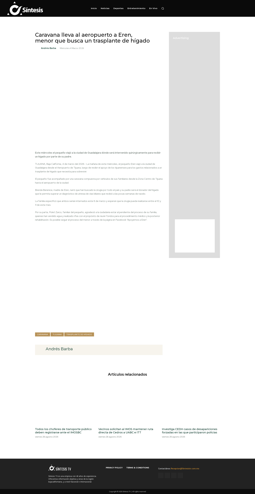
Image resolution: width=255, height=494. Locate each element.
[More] (141, 142)
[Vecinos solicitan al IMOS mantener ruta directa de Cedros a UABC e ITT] (127, 402)
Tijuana (57, 334)
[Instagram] (213, 8)
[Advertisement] (98, 326)
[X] (218, 8)
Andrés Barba (48, 48)
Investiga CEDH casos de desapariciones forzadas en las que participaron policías (189, 431)
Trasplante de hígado (79, 334)
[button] (162, 8)
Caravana (42, 334)
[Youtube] (223, 8)
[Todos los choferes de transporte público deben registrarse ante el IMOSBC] (64, 402)
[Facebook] (209, 8)
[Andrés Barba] (37, 48)
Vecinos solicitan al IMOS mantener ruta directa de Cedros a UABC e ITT (125, 431)
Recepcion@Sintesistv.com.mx (185, 468)
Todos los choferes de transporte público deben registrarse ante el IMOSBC (63, 431)
